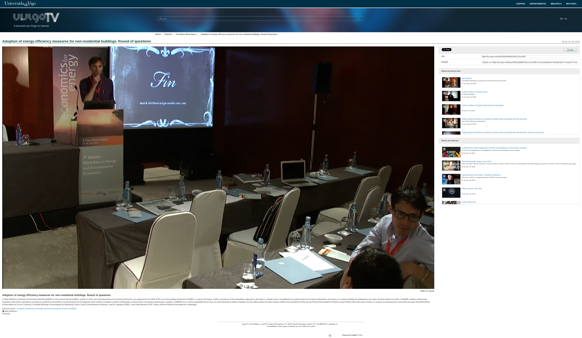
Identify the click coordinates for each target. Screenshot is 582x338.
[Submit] (359, 18)
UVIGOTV (168, 34)
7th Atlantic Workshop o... (186, 34)
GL (566, 19)
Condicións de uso (294, 326)
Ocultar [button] (570, 50)
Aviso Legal (282, 326)
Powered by (352, 335)
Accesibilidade (272, 326)
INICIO (158, 34)
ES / (562, 19)
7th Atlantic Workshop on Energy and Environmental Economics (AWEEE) (46, 309)
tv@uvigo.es (333, 324)
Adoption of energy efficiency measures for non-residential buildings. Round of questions (239, 34)
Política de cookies (308, 326)
